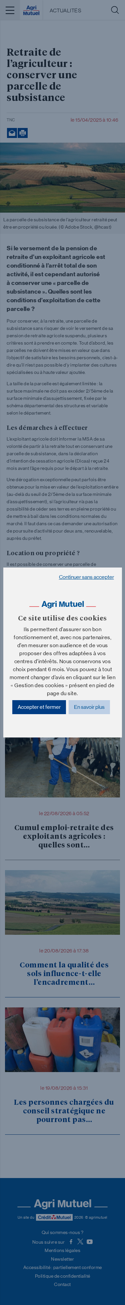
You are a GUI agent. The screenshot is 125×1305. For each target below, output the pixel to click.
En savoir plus (89, 707)
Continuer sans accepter (86, 577)
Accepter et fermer (39, 707)
